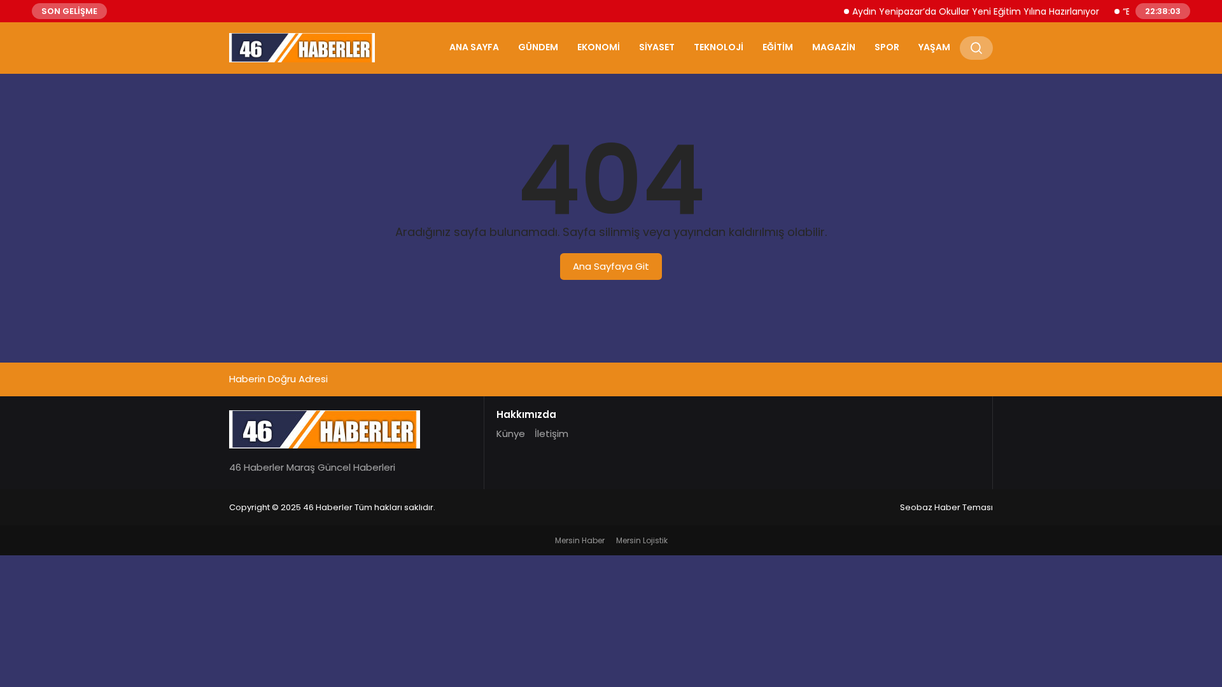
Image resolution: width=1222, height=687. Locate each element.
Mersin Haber (580, 540)
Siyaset (657, 47)
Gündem (538, 47)
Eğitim (777, 47)
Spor (886, 47)
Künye (510, 433)
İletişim (551, 433)
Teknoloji (718, 47)
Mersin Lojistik (642, 540)
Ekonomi (598, 47)
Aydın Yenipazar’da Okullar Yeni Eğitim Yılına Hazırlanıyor (968, 11)
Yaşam (934, 47)
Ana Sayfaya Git (611, 266)
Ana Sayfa (474, 47)
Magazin (833, 47)
